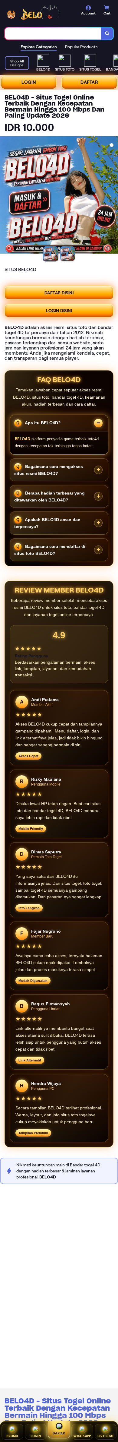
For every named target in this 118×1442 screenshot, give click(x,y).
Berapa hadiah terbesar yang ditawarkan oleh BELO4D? (46, 497)
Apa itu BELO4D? (39, 423)
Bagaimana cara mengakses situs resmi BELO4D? (45, 471)
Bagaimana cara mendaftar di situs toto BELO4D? (47, 550)
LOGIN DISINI (55, 311)
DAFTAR (84, 83)
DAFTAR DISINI (55, 293)
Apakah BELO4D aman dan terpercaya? (44, 524)
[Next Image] (108, 196)
